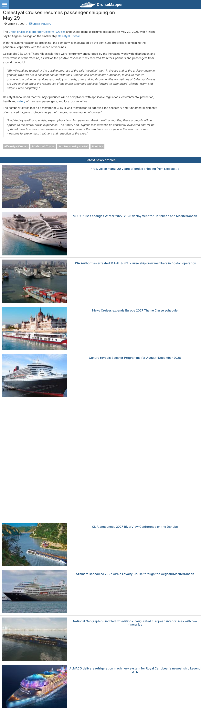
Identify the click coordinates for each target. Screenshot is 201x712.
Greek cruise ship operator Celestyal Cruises (37, 31)
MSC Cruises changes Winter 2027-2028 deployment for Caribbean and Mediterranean (135, 216)
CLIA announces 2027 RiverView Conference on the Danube (135, 527)
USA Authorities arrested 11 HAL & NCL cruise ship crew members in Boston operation (135, 263)
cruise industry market (74, 146)
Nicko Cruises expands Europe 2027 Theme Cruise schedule (135, 310)
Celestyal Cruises (17, 146)
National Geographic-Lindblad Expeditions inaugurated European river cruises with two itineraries (135, 623)
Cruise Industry (41, 23)
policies (98, 146)
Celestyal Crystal (68, 36)
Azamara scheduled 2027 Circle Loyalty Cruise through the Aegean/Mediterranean (135, 574)
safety (21, 101)
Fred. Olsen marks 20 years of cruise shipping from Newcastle (135, 169)
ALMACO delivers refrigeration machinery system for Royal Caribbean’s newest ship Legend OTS (134, 670)
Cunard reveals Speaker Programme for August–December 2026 (135, 358)
